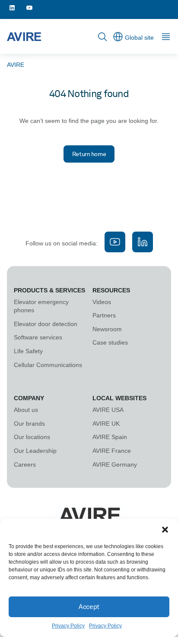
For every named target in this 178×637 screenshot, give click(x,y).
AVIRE (15, 64)
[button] (165, 529)
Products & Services (49, 290)
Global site (139, 37)
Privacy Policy (68, 626)
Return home (89, 153)
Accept (89, 607)
